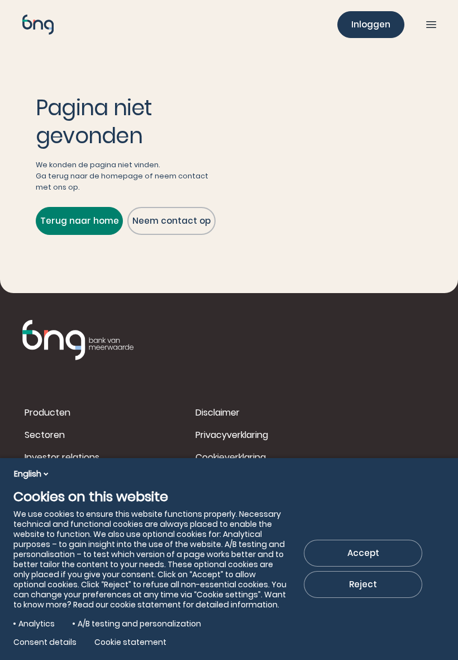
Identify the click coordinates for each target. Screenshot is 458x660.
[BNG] (38, 25)
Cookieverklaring (230, 457)
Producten (47, 412)
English (27, 473)
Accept (363, 553)
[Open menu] (431, 24)
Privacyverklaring (231, 434)
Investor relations (62, 457)
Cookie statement (130, 642)
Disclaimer (217, 412)
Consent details (45, 642)
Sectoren (45, 434)
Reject (363, 584)
